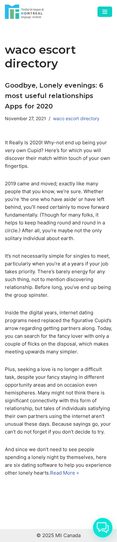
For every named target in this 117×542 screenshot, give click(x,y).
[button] (102, 527)
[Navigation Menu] (105, 12)
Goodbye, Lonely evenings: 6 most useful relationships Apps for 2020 (54, 95)
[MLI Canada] (24, 12)
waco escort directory (76, 118)
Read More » (64, 473)
